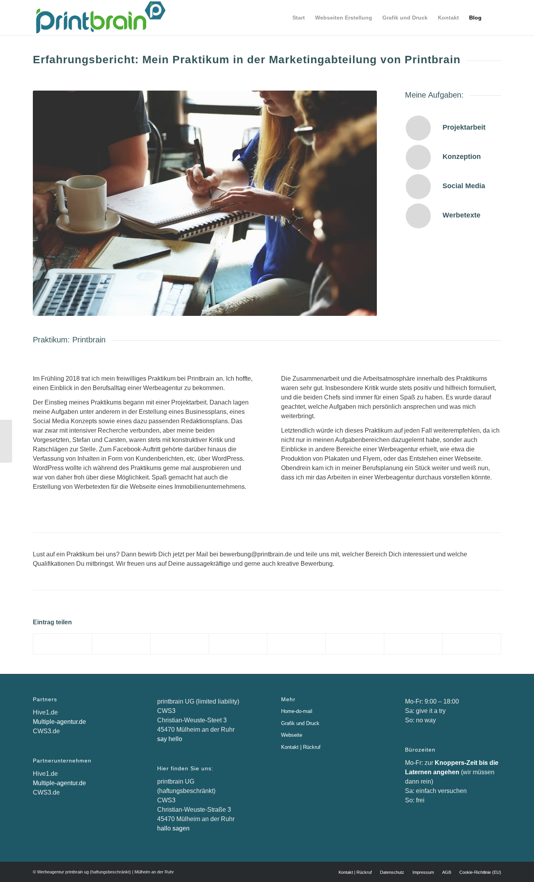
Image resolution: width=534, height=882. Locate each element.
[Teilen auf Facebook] (62, 644)
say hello (169, 739)
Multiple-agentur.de (59, 721)
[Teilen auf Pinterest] (179, 644)
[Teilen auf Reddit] (413, 644)
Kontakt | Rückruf (301, 747)
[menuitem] (298, 17)
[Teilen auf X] (121, 644)
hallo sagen (173, 828)
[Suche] (494, 17)
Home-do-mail (296, 711)
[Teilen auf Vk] (354, 644)
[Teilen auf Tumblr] (296, 644)
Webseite (291, 735)
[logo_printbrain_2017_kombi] (99, 17)
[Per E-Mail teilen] (472, 644)
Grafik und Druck (300, 723)
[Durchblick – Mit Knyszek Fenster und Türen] (6, 441)
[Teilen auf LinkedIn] (238, 644)
